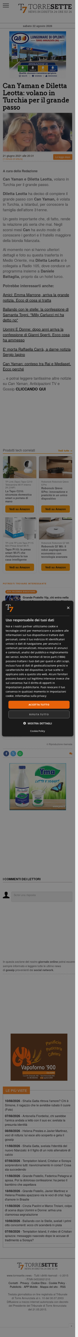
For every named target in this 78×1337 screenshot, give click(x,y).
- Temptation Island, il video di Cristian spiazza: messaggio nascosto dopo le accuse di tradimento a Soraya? (38, 1235)
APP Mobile (31, 1287)
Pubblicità (15, 1287)
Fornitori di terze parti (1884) (47, 656)
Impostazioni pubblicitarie (22, 687)
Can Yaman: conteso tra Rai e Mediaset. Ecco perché (37, 366)
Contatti (13, 1283)
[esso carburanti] (37, 54)
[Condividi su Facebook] (6, 753)
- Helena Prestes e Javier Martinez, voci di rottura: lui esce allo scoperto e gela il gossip (36, 1135)
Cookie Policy (57, 1283)
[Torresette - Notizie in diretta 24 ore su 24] (38, 1266)
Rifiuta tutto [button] (39, 714)
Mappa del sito (49, 1287)
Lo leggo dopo (62, 156)
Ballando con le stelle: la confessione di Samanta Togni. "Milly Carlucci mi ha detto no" (36, 314)
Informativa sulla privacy (30, 696)
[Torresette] (45, 8)
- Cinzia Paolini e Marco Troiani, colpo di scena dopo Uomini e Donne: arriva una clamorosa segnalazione (38, 1210)
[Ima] (37, 786)
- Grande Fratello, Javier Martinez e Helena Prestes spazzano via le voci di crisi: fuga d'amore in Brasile (38, 1195)
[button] (37, 723)
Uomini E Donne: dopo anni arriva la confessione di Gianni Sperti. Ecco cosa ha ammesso (36, 334)
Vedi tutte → (65, 450)
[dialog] (37, 668)
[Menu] (6, 5)
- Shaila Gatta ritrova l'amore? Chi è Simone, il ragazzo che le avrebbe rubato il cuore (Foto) (37, 1105)
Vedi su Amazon (19, 509)
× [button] (68, 608)
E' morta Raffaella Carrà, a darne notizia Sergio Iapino (37, 351)
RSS (63, 1287)
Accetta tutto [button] (39, 704)
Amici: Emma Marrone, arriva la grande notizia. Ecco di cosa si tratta (36, 297)
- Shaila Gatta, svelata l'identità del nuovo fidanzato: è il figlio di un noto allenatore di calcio (37, 1150)
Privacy (24, 1283)
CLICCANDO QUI (31, 389)
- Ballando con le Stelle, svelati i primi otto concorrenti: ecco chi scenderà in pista (38, 1223)
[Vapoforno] (39, 1057)
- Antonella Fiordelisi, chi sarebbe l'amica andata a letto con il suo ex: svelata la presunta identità (35, 1120)
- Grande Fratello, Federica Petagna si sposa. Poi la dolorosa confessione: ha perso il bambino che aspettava (38, 1180)
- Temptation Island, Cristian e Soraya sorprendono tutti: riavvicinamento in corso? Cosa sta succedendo (38, 1165)
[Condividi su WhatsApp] (20, 753)
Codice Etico (38, 1283)
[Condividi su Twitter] (13, 753)
